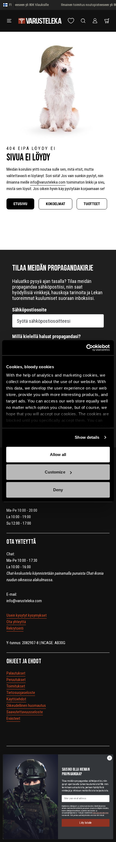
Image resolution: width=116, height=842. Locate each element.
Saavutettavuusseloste (24, 712)
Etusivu (20, 204)
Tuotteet (92, 204)
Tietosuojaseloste (20, 692)
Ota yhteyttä (16, 621)
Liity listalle (85, 823)
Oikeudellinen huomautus (26, 705)
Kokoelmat (55, 204)
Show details (87, 437)
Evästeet (13, 718)
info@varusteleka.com (48, 182)
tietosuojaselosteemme (100, 813)
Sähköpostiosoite (29, 310)
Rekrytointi (14, 628)
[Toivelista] (71, 21)
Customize (55, 472)
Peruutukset (16, 679)
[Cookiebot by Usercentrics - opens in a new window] (86, 347)
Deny (58, 489)
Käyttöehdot (16, 699)
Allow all (58, 454)
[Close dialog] (109, 757)
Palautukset (15, 673)
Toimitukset (15, 686)
